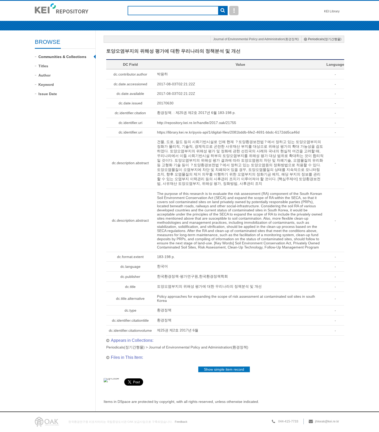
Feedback (181, 421)
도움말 (233, 10)
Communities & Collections (62, 57)
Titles (43, 66)
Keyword (46, 84)
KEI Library (332, 11)
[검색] (222, 10)
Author (44, 75)
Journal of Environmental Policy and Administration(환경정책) (256, 39)
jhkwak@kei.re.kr (327, 421)
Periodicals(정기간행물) (324, 39)
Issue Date (47, 94)
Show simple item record (224, 369)
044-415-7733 (288, 421)
